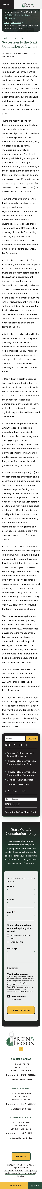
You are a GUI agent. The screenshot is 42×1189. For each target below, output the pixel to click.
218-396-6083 (25, 1075)
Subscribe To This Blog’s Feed (20, 812)
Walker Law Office (22, 1109)
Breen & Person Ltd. (25, 53)
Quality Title (17, 941)
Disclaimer (12, 968)
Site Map (19, 1170)
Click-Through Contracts (20, 779)
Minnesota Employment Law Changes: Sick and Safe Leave (21, 764)
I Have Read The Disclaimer (18, 998)
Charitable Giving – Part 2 (20, 784)
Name (11, 886)
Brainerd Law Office (22, 1079)
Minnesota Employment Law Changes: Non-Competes (21, 773)
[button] (7, 4)
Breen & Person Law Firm (21, 937)
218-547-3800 (25, 1104)
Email (11, 912)
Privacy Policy (30, 1170)
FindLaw (21, 1176)
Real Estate (8, 56)
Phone (10, 899)
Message (12, 948)
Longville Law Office (22, 1138)
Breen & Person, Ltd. (22, 1165)
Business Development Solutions (20, 1173)
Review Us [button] (21, 1156)
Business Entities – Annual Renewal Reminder (20, 755)
